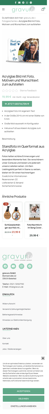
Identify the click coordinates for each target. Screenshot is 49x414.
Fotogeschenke (9, 21)
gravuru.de (29, 17)
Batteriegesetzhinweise (12, 314)
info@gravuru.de (16, 286)
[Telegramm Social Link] (31, 3)
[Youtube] (13, 266)
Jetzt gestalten (17, 103)
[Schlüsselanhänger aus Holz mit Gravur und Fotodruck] (12, 212)
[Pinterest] (29, 266)
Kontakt (5, 343)
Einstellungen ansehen (23, 406)
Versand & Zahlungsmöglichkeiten (16, 309)
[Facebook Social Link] (15, 3)
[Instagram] (21, 266)
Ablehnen (23, 398)
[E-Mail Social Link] (19, 3)
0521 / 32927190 (17, 284)
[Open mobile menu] (3, 9)
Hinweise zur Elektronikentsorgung (17, 320)
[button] (43, 358)
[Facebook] (5, 266)
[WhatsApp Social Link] (27, 3)
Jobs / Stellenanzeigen (11, 349)
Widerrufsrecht (8, 303)
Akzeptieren (23, 391)
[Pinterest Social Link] (23, 3)
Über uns (6, 338)
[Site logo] (23, 9)
